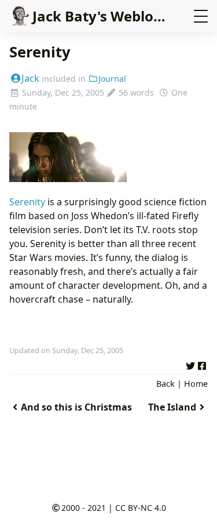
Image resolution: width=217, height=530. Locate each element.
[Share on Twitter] (190, 364)
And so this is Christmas (76, 407)
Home (196, 383)
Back (165, 383)
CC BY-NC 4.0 (140, 507)
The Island (172, 407)
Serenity (27, 201)
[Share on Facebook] (202, 364)
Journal (112, 78)
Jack (30, 78)
